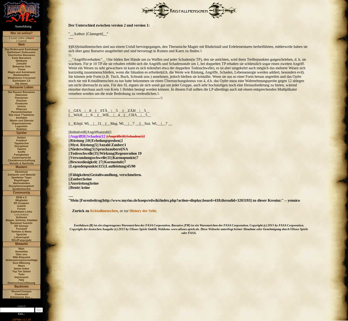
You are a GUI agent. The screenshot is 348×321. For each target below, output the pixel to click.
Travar (21, 69)
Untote (21, 106)
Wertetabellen (21, 183)
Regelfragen (21, 180)
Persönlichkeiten (21, 112)
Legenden (21, 126)
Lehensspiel (21, 237)
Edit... (21, 313)
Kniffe (21, 151)
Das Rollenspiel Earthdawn (21, 49)
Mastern (21, 167)
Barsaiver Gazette (21, 223)
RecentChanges (21, 291)
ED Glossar (21, 225)
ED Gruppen (21, 203)
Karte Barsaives (21, 57)
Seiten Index (21, 268)
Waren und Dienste (21, 120)
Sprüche (21, 234)
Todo (21, 274)
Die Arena (21, 83)
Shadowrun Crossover (22, 77)
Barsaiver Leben (21, 87)
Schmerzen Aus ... (21, 297)
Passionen (21, 97)
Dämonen (21, 94)
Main (21, 248)
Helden (21, 137)
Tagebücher (21, 143)
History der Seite (142, 211)
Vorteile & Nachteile (21, 163)
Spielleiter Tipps (21, 177)
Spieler (21, 133)
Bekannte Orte (22, 66)
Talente (21, 149)
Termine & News (21, 231)
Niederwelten (21, 75)
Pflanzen (21, 109)
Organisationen (21, 123)
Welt (21, 44)
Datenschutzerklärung (21, 282)
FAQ (21, 280)
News (21, 265)
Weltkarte (21, 60)
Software (21, 217)
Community (21, 192)
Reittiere (21, 129)
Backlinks (21, 286)
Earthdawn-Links (21, 211)
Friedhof (21, 140)
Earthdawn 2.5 (21, 80)
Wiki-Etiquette (21, 257)
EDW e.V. (21, 197)
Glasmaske (21, 294)
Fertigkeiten (21, 154)
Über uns (21, 254)
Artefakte (21, 117)
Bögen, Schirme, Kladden (21, 220)
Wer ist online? (21, 33)
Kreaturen (21, 103)
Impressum (21, 277)
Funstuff (21, 228)
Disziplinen (21, 146)
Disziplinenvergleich (21, 186)
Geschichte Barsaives (21, 55)
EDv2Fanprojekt (21, 240)
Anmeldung (23, 26)
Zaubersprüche (21, 157)
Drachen (21, 100)
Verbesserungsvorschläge (21, 260)
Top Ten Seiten (21, 271)
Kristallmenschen (104, 211)
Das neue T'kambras (21, 114)
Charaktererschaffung (21, 160)
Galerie (21, 206)
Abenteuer (21, 171)
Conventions (21, 214)
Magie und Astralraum (21, 72)
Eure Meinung (21, 262)
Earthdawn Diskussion (21, 52)
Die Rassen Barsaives (21, 92)
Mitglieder (21, 200)
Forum (21, 208)
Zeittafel (21, 63)
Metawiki (21, 244)
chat (29, 38)
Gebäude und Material (21, 174)
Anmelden (21, 251)
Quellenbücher (21, 188)
